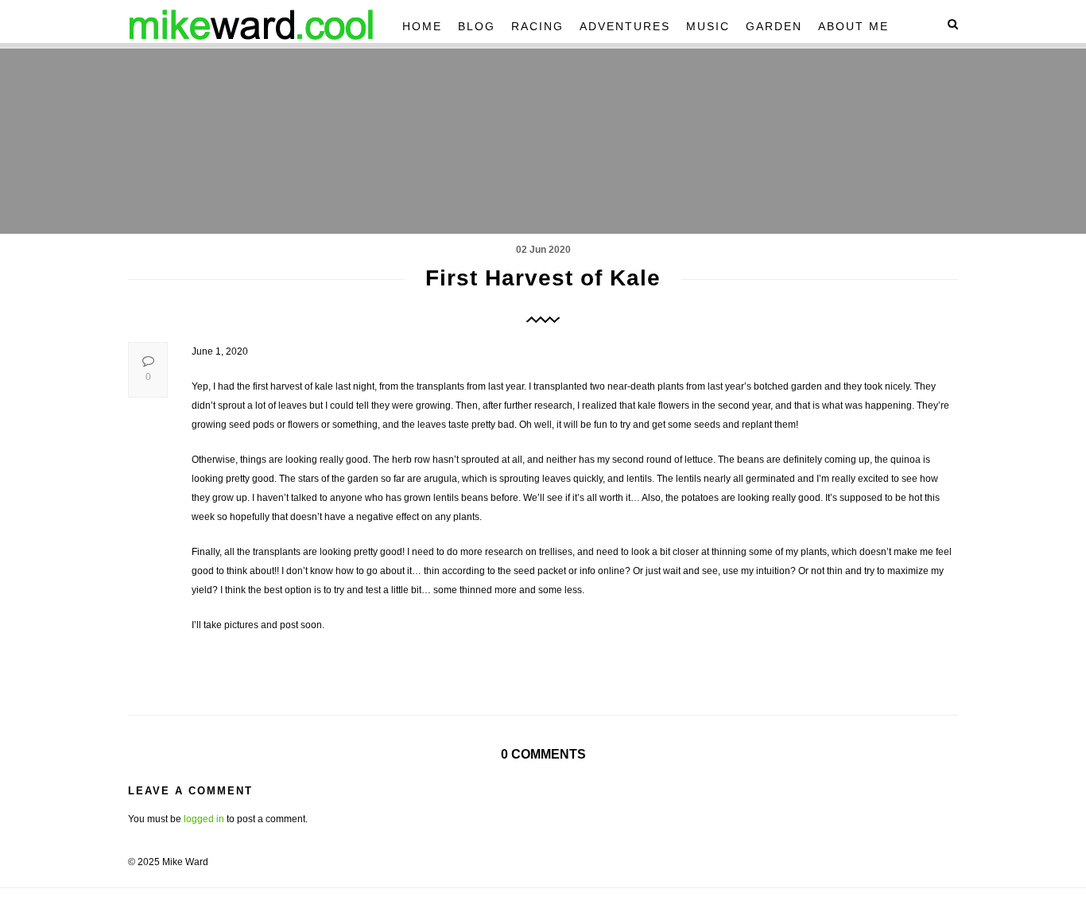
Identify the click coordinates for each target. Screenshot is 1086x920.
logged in (204, 819)
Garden (774, 26)
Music (708, 26)
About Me (853, 26)
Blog (476, 26)
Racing (537, 26)
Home (422, 26)
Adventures (625, 26)
